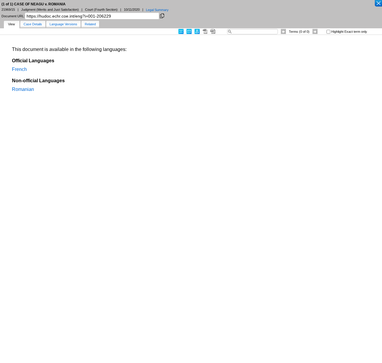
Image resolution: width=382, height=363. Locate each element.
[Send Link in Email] (189, 31)
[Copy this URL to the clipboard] (162, 15)
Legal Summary (157, 10)
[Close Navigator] (378, 3)
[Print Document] (197, 31)
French (19, 69)
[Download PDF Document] (205, 31)
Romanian (23, 89)
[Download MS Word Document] (212, 31)
